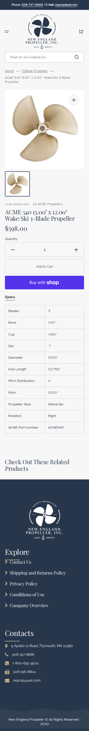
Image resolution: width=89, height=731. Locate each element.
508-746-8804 (24, 672)
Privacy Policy (24, 584)
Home (9, 71)
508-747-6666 (23, 654)
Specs (10, 297)
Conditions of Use (27, 594)
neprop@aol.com (27, 680)
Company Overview (29, 605)
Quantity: (11, 239)
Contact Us (20, 562)
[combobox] (44, 57)
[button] (6, 31)
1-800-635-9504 (25, 663)
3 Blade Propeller (35, 71)
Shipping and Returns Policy (38, 573)
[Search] (77, 57)
